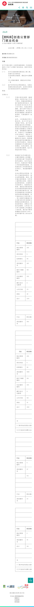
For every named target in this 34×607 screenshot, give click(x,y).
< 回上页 (4, 32)
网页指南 (17, 602)
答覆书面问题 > (17, 20)
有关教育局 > (16, 16)
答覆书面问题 (16, 22)
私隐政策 (17, 600)
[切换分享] (19, 7)
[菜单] (31, 7)
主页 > (16, 14)
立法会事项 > (16, 19)
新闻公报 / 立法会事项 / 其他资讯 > (16, 17)
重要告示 (17, 598)
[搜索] (27, 7)
